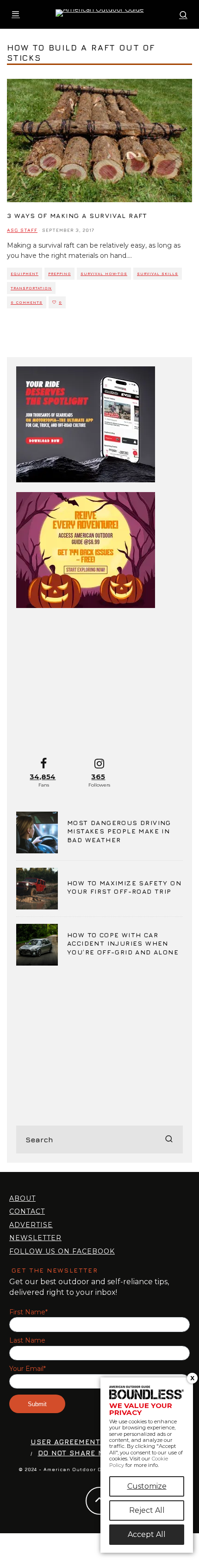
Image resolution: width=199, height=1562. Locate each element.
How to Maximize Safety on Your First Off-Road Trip (124, 887)
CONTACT (27, 1211)
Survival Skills (157, 273)
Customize (147, 1486)
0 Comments (27, 302)
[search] (169, 1139)
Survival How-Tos (104, 273)
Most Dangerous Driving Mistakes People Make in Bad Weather (119, 831)
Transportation (31, 288)
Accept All (147, 1534)
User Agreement (65, 1442)
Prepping (59, 273)
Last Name (27, 1340)
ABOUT (22, 1198)
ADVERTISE (31, 1225)
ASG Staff (22, 230)
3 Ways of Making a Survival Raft (77, 215)
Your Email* (27, 1369)
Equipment (24, 273)
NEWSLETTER (35, 1238)
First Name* (28, 1312)
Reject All (147, 1510)
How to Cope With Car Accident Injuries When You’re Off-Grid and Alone (123, 943)
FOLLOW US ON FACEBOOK (62, 1251)
